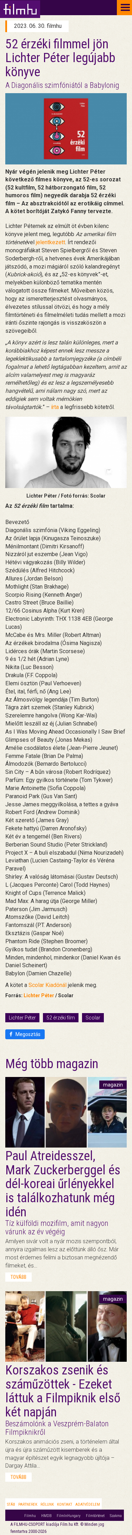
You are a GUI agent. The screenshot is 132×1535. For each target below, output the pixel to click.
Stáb (11, 1504)
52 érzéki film (60, 1018)
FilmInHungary (69, 1515)
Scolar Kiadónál (48, 985)
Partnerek (27, 1504)
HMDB (46, 1515)
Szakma (116, 1515)
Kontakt (64, 1504)
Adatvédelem (87, 1504)
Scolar (93, 1018)
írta (55, 407)
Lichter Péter (39, 995)
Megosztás (27, 1034)
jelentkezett (50, 242)
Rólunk (47, 1504)
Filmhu (30, 1515)
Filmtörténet (95, 1515)
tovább (18, 1277)
